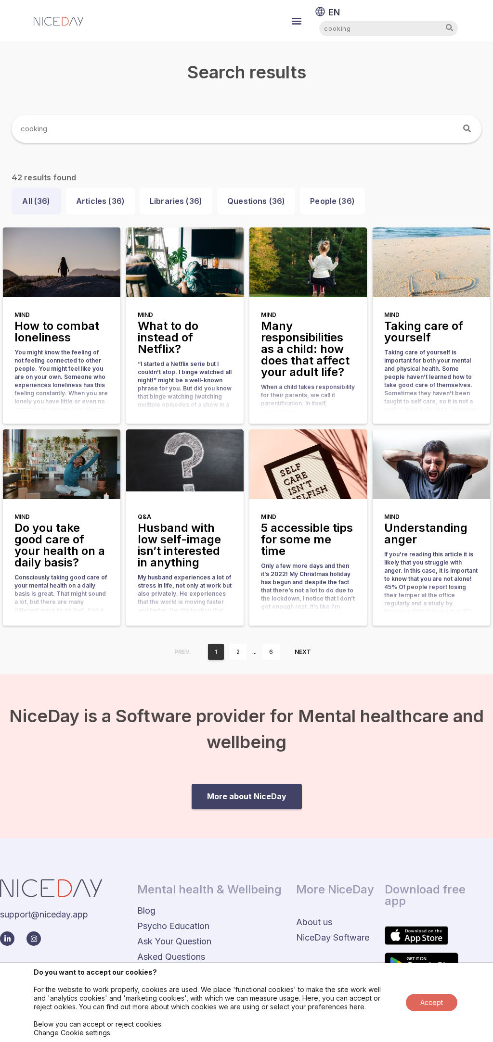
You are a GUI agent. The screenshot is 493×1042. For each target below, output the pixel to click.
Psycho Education (173, 926)
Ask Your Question (174, 941)
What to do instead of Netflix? (168, 337)
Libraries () (176, 201)
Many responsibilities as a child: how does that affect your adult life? (305, 349)
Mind (22, 314)
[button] (297, 21)
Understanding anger (425, 533)
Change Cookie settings (72, 1033)
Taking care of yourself (423, 331)
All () (36, 201)
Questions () (256, 201)
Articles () (100, 201)
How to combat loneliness (56, 331)
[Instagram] (33, 938)
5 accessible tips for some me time (307, 539)
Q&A (144, 516)
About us (314, 922)
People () (332, 201)
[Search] (467, 129)
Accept (431, 1002)
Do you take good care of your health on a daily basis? (59, 545)
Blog (146, 910)
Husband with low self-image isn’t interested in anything (179, 545)
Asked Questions (171, 957)
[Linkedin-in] (7, 938)
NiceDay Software (332, 937)
